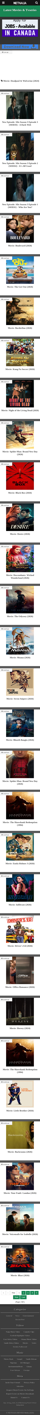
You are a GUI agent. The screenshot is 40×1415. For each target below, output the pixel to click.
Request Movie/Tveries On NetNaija (20, 1390)
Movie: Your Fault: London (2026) (20, 1193)
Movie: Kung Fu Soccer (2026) (20, 369)
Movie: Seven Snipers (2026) (20, 699)
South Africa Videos (11, 1343)
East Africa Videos (10, 1339)
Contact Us (25, 1398)
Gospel (19, 1359)
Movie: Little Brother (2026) (20, 1110)
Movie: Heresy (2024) (20, 1028)
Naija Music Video (13, 1332)
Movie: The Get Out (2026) (20, 287)
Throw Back (8, 1359)
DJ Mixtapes (25, 1363)
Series (34, 1343)
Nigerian (13, 1363)
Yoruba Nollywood (20, 1347)
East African (15, 1370)
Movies (25, 1343)
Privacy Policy (29, 1383)
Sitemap (24, 1403)
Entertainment (28, 1316)
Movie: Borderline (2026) (20, 328)
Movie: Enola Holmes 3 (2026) (20, 863)
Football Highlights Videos (20, 1336)
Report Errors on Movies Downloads (20, 1394)
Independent (20, 1405)
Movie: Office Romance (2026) (20, 987)
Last (23, 1297)
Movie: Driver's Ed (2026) (20, 946)
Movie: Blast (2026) (20, 1275)
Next (16, 1297)
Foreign (27, 1370)
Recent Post (20, 1320)
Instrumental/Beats (15, 1367)
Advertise (20, 1386)
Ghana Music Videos (29, 1339)
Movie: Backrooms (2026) (20, 1152)
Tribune (34, 1403)
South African (31, 1359)
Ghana (29, 1367)
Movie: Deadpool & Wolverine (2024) (21, 81)
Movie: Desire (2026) (20, 534)
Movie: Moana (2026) (20, 657)
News (17, 1316)
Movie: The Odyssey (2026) (20, 616)
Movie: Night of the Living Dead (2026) (20, 410)
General (9, 1316)
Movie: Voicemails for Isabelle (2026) (20, 1234)
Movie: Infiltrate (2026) (20, 904)
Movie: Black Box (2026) (20, 493)
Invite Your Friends (12, 1383)
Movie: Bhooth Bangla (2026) (20, 740)
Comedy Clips (29, 1332)
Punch (29, 1403)
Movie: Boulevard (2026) (20, 245)
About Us (14, 1398)
